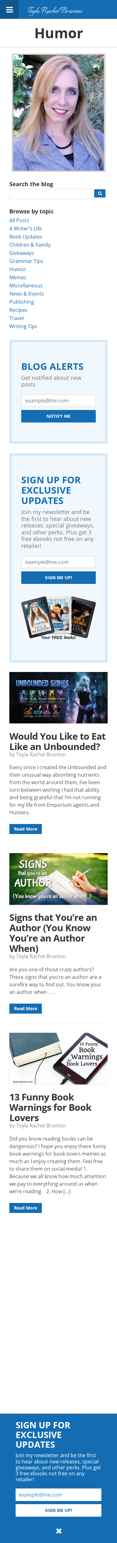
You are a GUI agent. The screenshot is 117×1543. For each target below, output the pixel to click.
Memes (18, 277)
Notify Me (58, 416)
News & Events (26, 293)
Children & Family (30, 244)
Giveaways (21, 252)
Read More (25, 829)
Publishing (21, 301)
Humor (17, 269)
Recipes (18, 310)
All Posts (19, 220)
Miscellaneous (26, 285)
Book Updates (25, 236)
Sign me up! (58, 577)
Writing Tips (23, 326)
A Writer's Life (25, 228)
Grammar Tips (26, 261)
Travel (16, 318)
